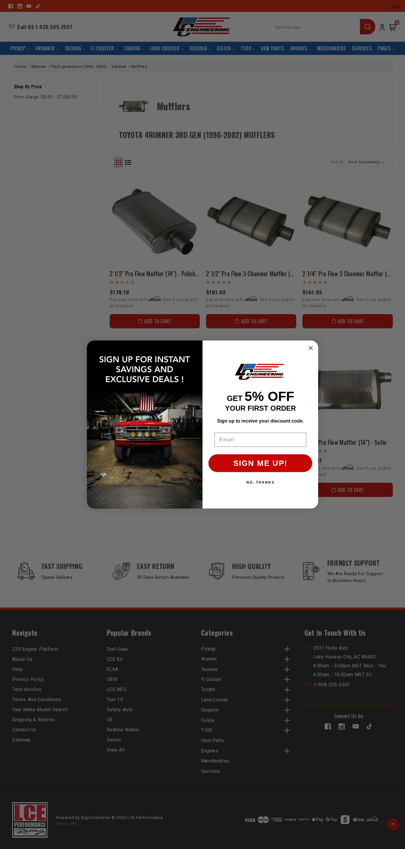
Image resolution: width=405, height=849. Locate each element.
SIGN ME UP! (260, 463)
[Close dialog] (310, 347)
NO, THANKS (260, 482)
